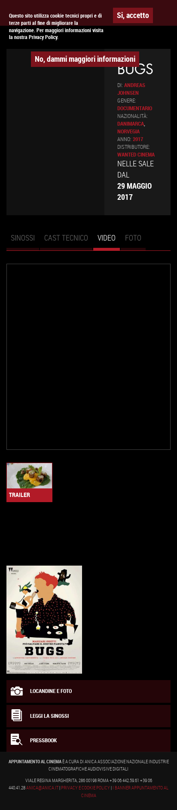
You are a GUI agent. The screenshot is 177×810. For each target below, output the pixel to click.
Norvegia (128, 131)
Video (109, 241)
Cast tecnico (66, 237)
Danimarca (130, 123)
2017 (138, 139)
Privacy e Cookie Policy (85, 788)
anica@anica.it (42, 788)
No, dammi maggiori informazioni (85, 59)
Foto (133, 237)
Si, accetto (133, 15)
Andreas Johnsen (131, 88)
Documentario (134, 108)
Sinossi (23, 237)
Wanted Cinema (136, 154)
